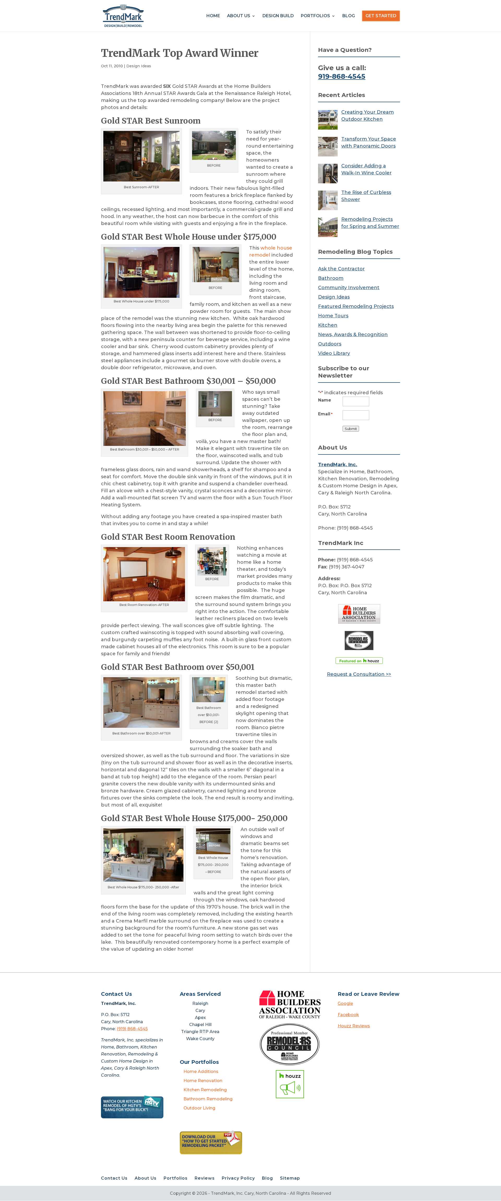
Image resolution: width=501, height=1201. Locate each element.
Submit (351, 429)
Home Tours (333, 316)
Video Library (334, 353)
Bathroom (330, 278)
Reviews (205, 1178)
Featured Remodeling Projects (356, 306)
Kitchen (327, 325)
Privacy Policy (238, 1178)
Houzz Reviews (354, 1025)
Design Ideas (138, 66)
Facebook (348, 1014)
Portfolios (315, 16)
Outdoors (329, 344)
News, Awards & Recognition (353, 334)
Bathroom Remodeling (207, 1098)
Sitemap (290, 1178)
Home (213, 16)
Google (345, 1003)
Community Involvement (348, 287)
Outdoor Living (199, 1108)
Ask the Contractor (341, 269)
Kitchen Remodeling (205, 1089)
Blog (348, 16)
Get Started (381, 15)
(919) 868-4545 (132, 1028)
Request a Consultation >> (359, 674)
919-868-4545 (341, 76)
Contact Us (114, 1178)
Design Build (278, 16)
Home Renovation (202, 1080)
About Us (238, 16)
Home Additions (200, 1071)
